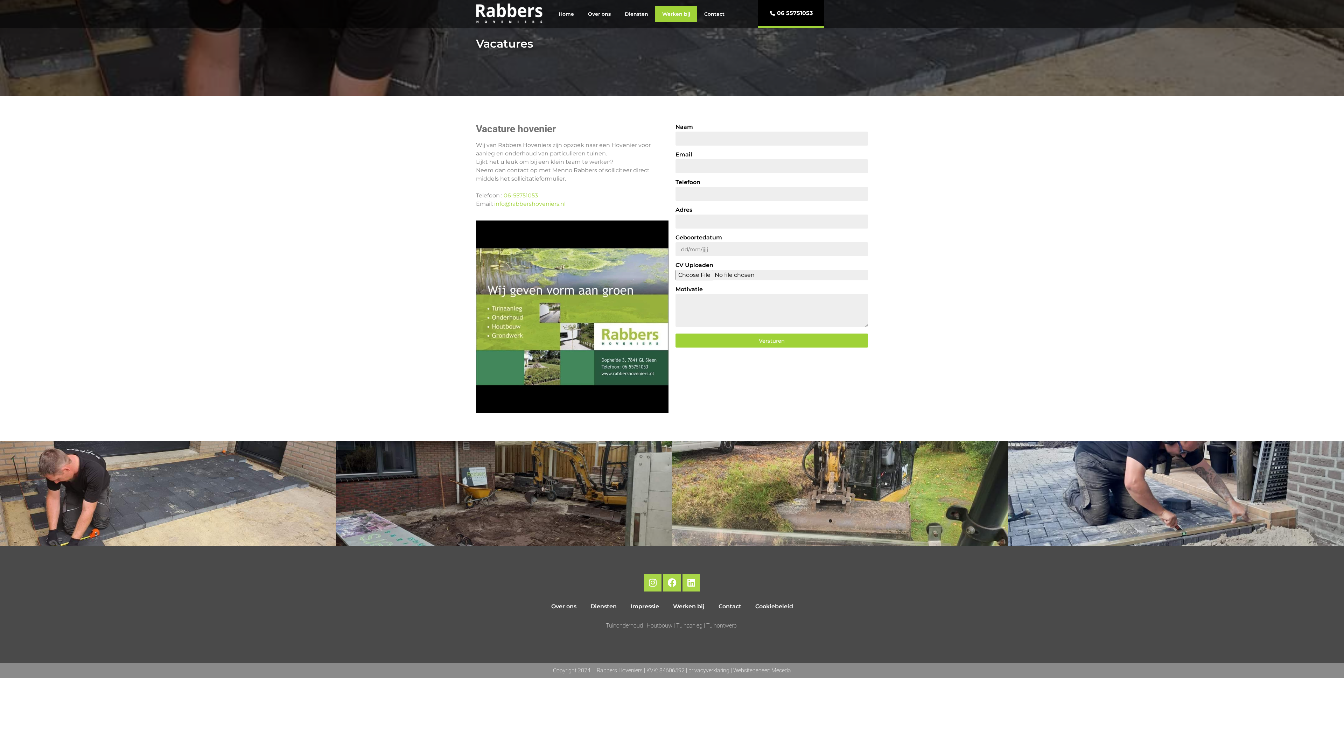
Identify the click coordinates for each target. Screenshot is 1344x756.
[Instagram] (653, 583)
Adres (684, 210)
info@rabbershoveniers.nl (530, 204)
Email (684, 155)
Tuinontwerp (721, 625)
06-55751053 (521, 195)
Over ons (599, 14)
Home (566, 14)
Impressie (645, 606)
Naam (684, 127)
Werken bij (676, 14)
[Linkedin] (691, 583)
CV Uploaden (694, 265)
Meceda (781, 670)
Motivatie (689, 290)
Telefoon (688, 183)
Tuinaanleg (690, 625)
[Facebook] (672, 583)
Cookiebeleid (774, 606)
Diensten (636, 14)
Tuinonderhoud (625, 625)
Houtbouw (659, 625)
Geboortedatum (699, 238)
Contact (714, 14)
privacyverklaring (708, 670)
